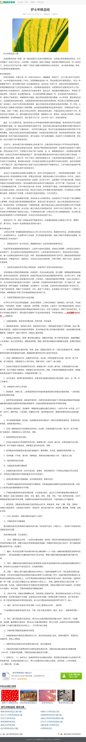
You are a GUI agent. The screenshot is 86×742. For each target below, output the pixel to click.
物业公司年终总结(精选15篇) (52, 718)
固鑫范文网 (39, 739)
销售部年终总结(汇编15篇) (51, 715)
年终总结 (40, 2)
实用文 (32, 2)
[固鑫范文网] (7, 2)
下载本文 (55, 14)
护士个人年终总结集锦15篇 (52, 722)
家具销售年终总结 (8, 722)
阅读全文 (47, 14)
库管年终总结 (46, 728)
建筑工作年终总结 (8, 725)
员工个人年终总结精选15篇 (11, 715)
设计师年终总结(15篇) (9, 728)
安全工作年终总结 (8, 718)
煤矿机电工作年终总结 (50, 725)
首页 (26, 2)
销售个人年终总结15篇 (50, 712)
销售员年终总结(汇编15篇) (11, 712)
